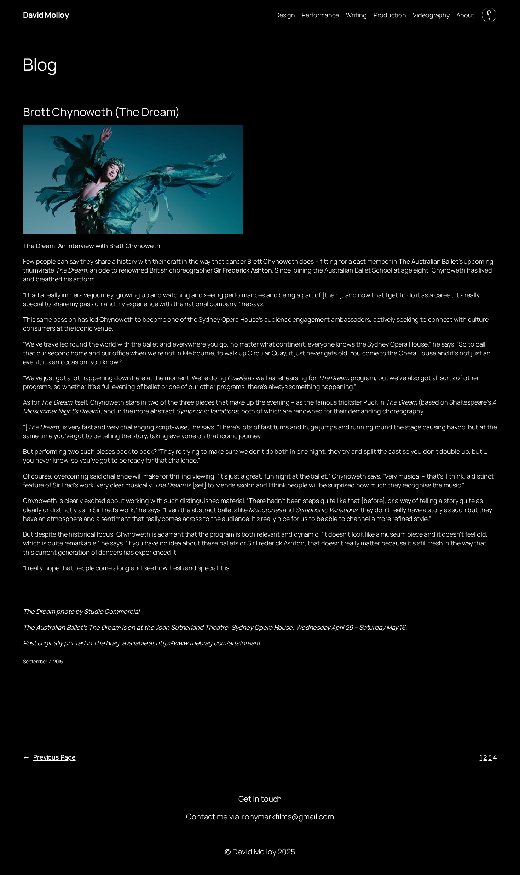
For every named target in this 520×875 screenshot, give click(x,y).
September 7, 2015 (43, 661)
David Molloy (46, 15)
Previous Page (49, 757)
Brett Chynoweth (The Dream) (101, 111)
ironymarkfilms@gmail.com (287, 816)
